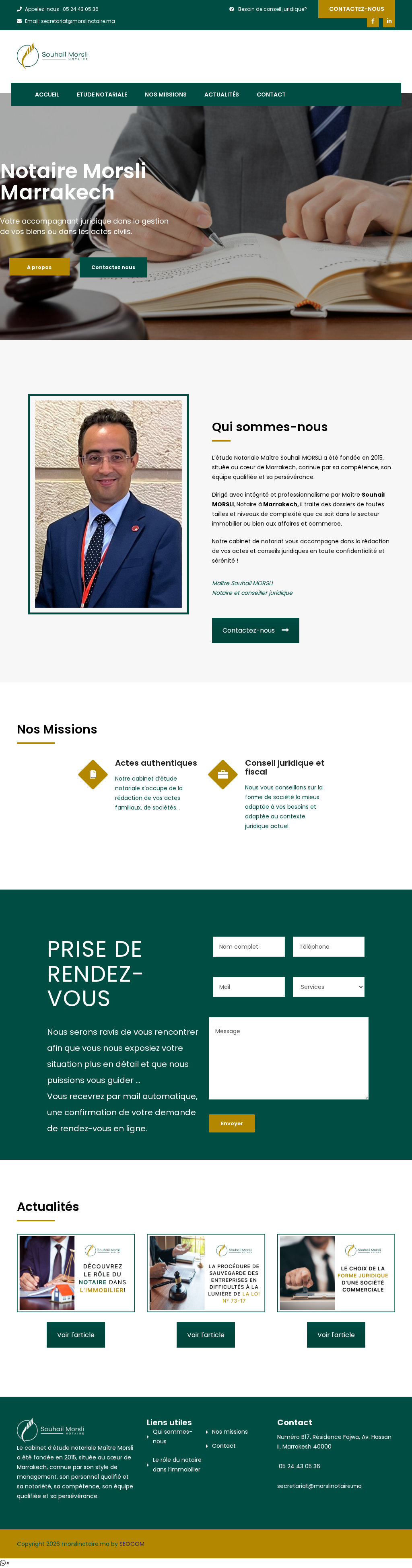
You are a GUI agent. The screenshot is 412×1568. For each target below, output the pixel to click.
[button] (4, 1563)
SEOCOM (131, 1544)
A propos (39, 267)
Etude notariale (102, 94)
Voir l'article (76, 1335)
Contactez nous (113, 267)
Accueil (47, 94)
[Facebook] (373, 21)
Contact (271, 94)
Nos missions (166, 94)
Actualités (221, 94)
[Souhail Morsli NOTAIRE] (52, 55)
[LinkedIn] (389, 21)
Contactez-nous (356, 9)
